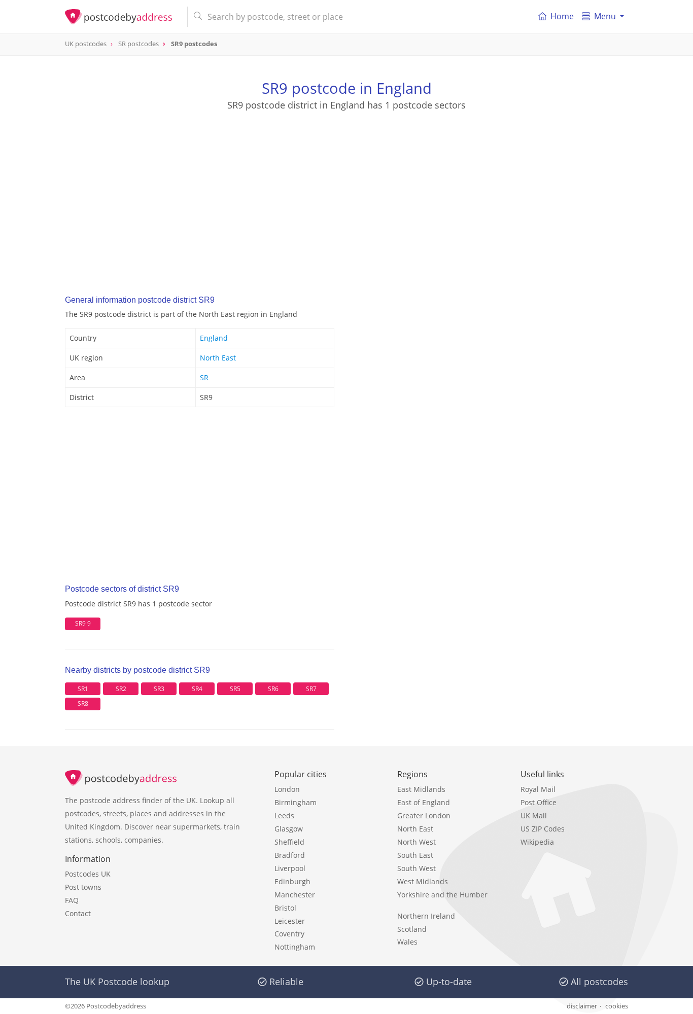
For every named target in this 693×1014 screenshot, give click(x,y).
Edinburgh (292, 881)
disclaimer (582, 1005)
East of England (423, 802)
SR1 (83, 688)
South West (416, 868)
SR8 (83, 703)
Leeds (284, 815)
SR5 (235, 688)
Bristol (285, 908)
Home (562, 16)
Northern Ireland (426, 916)
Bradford (289, 855)
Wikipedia (537, 842)
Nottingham (294, 947)
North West (416, 842)
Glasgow (288, 829)
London (287, 789)
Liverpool (289, 868)
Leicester (289, 921)
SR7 (311, 688)
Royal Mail (538, 789)
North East (218, 358)
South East (415, 855)
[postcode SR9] (122, 16)
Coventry (289, 933)
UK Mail (534, 815)
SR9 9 (83, 623)
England (214, 338)
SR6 (273, 688)
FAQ (72, 900)
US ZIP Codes (543, 829)
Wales (407, 942)
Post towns (83, 887)
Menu (605, 16)
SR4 (197, 688)
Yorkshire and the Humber (442, 894)
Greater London (424, 815)
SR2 (121, 688)
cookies (616, 1005)
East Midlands (421, 789)
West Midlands (422, 881)
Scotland (412, 929)
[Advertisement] (346, 193)
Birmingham (295, 802)
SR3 (159, 688)
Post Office (539, 802)
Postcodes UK (88, 874)
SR (204, 377)
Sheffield (289, 842)
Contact (78, 913)
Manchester (294, 894)
